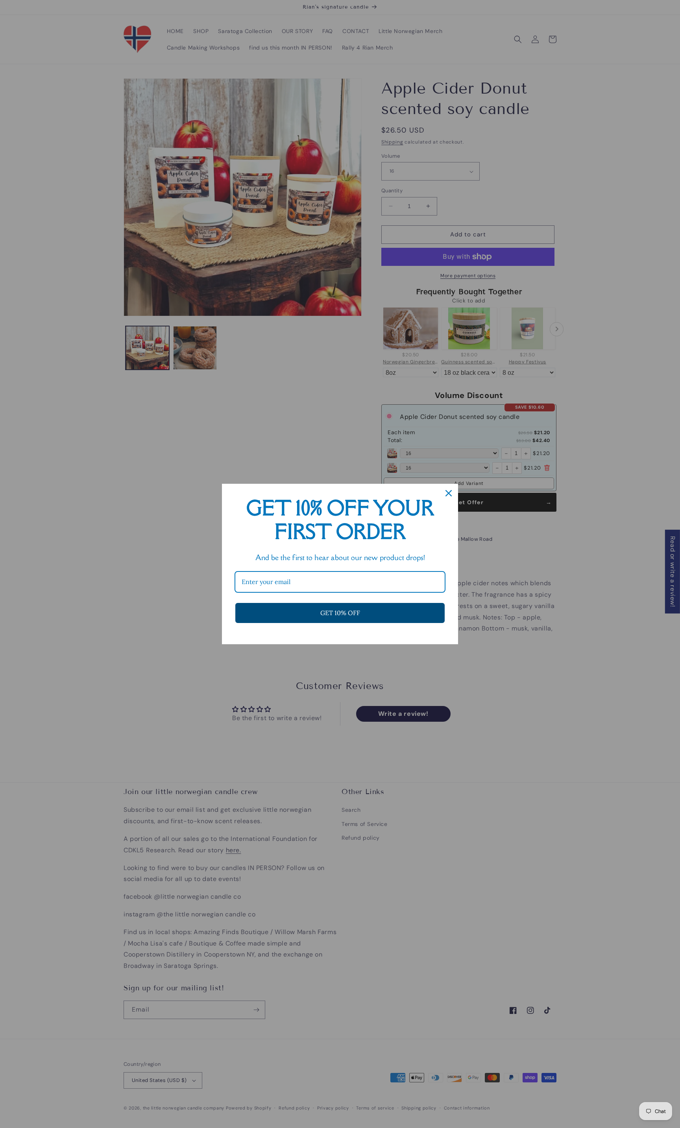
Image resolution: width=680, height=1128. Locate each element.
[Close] (448, 493)
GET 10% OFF (340, 613)
